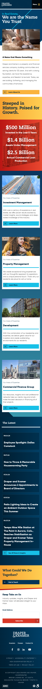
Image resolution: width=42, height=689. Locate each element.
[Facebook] (12, 649)
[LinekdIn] (23, 649)
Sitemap (9, 658)
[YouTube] (29, 649)
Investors (12, 643)
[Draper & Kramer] (21, 634)
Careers (20, 643)
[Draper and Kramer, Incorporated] (7, 4)
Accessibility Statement (25, 658)
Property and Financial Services (21, 441)
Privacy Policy (28, 665)
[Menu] (37, 4)
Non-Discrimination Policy (21, 661)
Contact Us (29, 643)
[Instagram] (18, 649)
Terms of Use (14, 665)
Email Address (8, 610)
